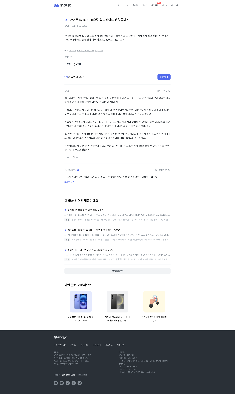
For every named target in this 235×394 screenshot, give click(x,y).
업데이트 (80, 50)
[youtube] (56, 383)
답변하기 (164, 77)
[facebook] (74, 383)
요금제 (125, 5)
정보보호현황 (82, 375)
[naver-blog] (62, 383)
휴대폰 (135, 5)
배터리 (86, 50)
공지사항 (84, 345)
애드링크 (109, 345)
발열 (92, 50)
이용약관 (57, 375)
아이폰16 (72, 50)
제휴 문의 (121, 345)
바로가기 (130, 355)
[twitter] (80, 383)
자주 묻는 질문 (60, 345)
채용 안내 (96, 345)
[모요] (60, 337)
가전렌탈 (155, 4)
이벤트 (164, 5)
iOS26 (100, 50)
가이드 (73, 345)
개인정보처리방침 (68, 375)
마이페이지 (175, 5)
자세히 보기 (69, 182)
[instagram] (68, 383)
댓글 (77, 64)
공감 (67, 64)
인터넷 (144, 5)
